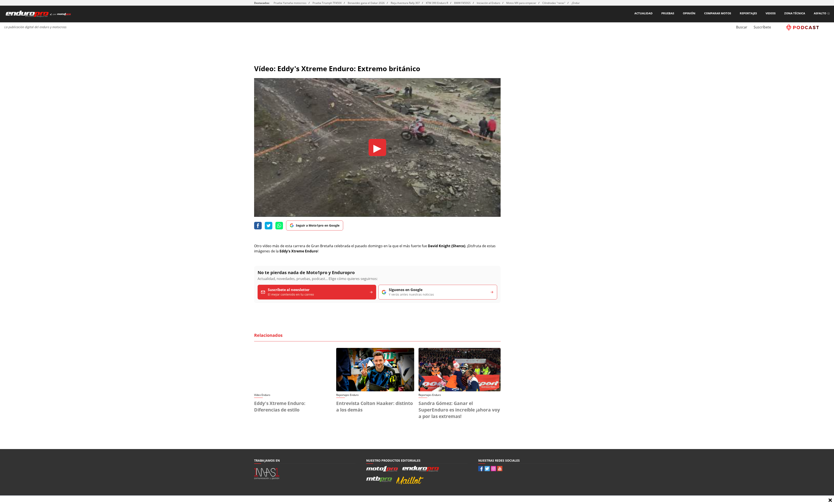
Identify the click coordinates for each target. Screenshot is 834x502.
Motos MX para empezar (521, 3)
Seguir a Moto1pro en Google (317, 225)
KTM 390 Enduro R (437, 3)
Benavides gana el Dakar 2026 (366, 3)
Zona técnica (794, 13)
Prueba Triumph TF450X (327, 3)
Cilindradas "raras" (553, 3)
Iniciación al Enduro (488, 3)
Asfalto (820, 13)
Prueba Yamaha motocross (290, 3)
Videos (771, 13)
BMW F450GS (462, 3)
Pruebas (667, 13)
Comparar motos (717, 13)
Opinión (689, 13)
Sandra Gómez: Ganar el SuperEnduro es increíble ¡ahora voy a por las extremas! (459, 409)
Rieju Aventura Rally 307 (405, 3)
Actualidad (643, 13)
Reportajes (748, 13)
